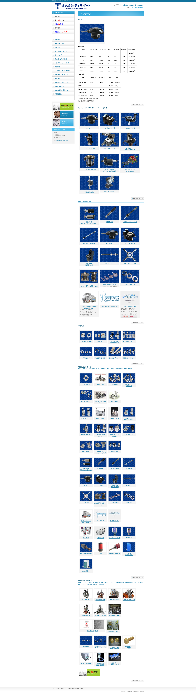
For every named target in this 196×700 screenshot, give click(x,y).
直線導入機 (109, 222)
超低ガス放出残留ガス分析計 (86, 554)
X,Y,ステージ (89, 128)
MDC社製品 (100, 520)
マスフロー (131, 368)
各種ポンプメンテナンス (107, 582)
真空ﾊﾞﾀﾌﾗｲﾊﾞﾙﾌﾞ (129, 434)
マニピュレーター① (109, 128)
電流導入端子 (100, 384)
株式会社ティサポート (72, 6)
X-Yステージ (109, 243)
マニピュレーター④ (109, 148)
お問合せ (63, 114)
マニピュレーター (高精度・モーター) (130, 148)
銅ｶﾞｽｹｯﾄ (100, 341)
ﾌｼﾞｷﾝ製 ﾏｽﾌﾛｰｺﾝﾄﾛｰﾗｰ (86, 571)
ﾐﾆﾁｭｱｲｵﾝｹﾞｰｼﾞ (129, 537)
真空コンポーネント (84, 201)
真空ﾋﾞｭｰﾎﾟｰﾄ (86, 384)
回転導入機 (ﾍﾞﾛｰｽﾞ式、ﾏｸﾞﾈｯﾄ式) (86, 469)
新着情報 (57, 28)
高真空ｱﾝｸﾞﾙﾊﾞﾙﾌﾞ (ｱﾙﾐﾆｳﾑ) (115, 435)
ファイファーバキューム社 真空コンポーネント (89, 307)
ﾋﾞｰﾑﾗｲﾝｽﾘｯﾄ (86, 502)
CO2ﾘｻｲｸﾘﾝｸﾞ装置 (113, 631)
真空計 (119, 368)
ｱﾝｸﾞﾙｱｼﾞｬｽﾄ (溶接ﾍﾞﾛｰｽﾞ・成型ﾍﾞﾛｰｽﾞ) (100, 504)
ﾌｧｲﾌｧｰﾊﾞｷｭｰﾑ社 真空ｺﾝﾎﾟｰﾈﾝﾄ (86, 521)
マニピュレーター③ (89, 148)
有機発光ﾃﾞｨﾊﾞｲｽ (114, 600)
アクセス (63, 122)
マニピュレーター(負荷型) (89, 169)
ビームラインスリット (130, 263)
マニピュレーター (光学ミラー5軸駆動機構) (109, 170)
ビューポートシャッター (109, 284)
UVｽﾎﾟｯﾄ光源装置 (86, 663)
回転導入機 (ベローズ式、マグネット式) (89, 222)
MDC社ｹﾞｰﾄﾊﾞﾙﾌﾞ (114, 418)
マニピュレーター (130, 243)
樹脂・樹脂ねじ (129, 582)
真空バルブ (96, 368)
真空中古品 (86, 646)
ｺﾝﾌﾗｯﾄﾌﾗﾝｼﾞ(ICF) (86, 341)
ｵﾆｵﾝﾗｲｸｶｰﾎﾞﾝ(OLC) (92, 631)
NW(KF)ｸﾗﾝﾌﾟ (86, 358)
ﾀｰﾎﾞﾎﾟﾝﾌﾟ (86, 538)
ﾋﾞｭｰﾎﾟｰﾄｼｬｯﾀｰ (115, 502)
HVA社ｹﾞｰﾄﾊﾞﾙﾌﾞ (100, 418)
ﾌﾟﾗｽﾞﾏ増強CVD (100, 600)
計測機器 (93, 584)
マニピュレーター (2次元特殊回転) (89, 192)
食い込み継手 (114, 401)
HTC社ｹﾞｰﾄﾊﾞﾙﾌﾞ (86, 418)
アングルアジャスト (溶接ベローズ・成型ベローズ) (89, 285)
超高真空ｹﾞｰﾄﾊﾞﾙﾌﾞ (129, 341)
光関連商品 (101, 584)
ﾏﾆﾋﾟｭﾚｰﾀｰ (100, 485)
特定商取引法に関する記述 (76, 688)
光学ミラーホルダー (109, 191)
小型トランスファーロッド (130, 222)
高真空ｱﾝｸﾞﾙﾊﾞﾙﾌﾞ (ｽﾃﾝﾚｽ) (100, 435)
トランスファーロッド (89, 243)
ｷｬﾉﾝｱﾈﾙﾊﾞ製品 (114, 521)
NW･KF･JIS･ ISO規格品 (129, 385)
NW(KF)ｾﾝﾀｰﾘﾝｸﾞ (100, 358)
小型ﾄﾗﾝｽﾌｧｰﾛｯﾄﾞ (114, 468)
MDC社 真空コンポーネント (109, 306)
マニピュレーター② (129, 128)
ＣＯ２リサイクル (89, 582)
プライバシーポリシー (60, 688)
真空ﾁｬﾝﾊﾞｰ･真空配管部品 (100, 402)
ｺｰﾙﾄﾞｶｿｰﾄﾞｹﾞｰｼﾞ (114, 538)
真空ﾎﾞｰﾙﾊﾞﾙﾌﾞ (86, 451)
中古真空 (97, 582)
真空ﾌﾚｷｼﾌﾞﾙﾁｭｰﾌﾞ (86, 401)
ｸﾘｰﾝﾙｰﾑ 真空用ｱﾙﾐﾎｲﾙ (115, 663)
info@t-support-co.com (133, 5)
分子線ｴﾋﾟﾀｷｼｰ (86, 600)
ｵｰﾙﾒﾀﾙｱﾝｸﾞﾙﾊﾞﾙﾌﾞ (86, 434)
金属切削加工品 (120, 582)
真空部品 (80, 368)
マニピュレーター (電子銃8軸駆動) (130, 170)
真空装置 (80, 582)
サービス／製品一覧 (63, 106)
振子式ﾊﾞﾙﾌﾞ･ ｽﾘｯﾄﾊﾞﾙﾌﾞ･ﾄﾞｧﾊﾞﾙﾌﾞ (100, 452)
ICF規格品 (114, 384)
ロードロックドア (130, 284)
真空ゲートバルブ (88, 368)
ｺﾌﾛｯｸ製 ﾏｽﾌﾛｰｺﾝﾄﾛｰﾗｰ (129, 554)
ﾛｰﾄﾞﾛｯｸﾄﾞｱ (129, 502)
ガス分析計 (124, 368)
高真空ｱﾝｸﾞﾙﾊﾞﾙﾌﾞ (129, 358)
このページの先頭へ (137, 105)
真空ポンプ (114, 368)
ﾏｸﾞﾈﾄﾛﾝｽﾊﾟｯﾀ (86, 615)
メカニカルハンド (109, 263)
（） (61, 32)
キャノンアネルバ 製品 (130, 306)
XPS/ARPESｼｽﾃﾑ (100, 615)
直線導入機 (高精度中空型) (89, 264)
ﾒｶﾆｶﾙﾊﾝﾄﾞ (129, 485)
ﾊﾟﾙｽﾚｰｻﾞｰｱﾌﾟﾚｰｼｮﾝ (129, 600)
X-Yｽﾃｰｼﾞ (86, 485)
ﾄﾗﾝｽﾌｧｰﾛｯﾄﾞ (129, 468)
